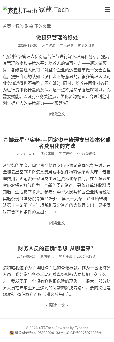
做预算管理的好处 (57, 37)
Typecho (81, 328)
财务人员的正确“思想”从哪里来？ (57, 248)
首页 (7, 26)
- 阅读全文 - (57, 114)
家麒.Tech (54, 10)
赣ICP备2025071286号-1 (85, 333)
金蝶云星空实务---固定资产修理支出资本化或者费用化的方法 (57, 143)
